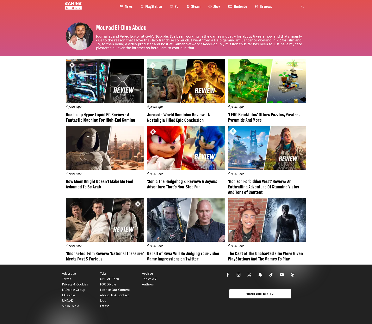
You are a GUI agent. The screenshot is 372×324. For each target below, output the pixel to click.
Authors (148, 284)
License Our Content (115, 290)
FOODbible (108, 284)
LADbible (68, 295)
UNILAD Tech (109, 279)
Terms (66, 279)
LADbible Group (73, 290)
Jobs (103, 300)
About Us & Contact (114, 295)
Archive (147, 273)
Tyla (103, 273)
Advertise (69, 273)
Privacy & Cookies (75, 284)
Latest (104, 306)
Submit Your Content (260, 294)
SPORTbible (70, 306)
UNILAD (67, 300)
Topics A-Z (149, 279)
